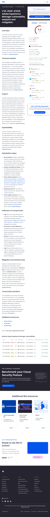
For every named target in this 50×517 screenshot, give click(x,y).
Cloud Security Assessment (23, 491)
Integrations (4, 487)
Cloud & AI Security (6, 479)
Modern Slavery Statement (43, 511)
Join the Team (37, 481)
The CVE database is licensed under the (25, 506)
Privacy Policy (27, 511)
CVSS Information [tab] (43, 23)
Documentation (5, 491)
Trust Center (36, 489)
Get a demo (37, 457)
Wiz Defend (4, 485)
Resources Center (21, 487)
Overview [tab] (34, 23)
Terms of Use (33, 511)
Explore (11, 427)
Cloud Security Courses (22, 481)
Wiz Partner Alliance (38, 491)
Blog (19, 483)
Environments (4, 489)
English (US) (6, 498)
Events (35, 485)
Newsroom (36, 483)
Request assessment (39, 112)
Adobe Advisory (13, 54)
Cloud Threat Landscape (23, 489)
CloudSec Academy (22, 485)
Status (22, 511)
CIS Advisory (11, 313)
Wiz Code (4, 481)
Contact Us (36, 487)
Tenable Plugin (7, 325)
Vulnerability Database (7, 7)
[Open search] (45, 2)
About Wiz (36, 479)
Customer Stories (21, 479)
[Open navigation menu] (47, 2)
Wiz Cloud (4, 483)
